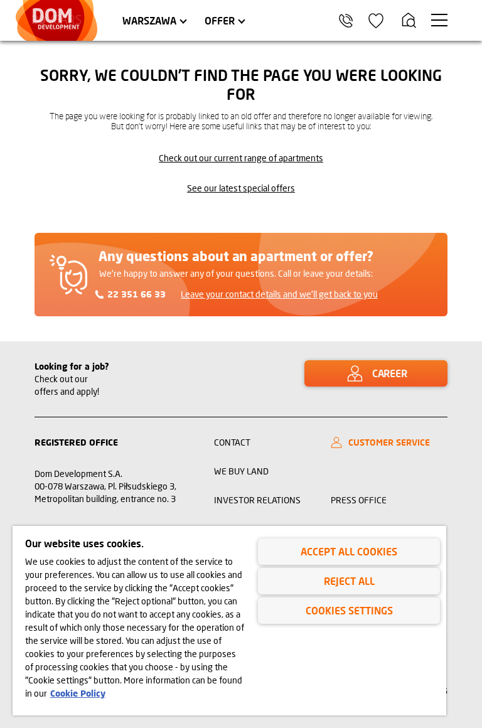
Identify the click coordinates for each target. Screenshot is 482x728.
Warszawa (149, 20)
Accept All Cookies (349, 551)
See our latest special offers (241, 188)
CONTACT (232, 442)
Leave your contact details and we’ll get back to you (279, 294)
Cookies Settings (349, 610)
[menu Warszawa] (439, 20)
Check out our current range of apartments (241, 158)
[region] (229, 620)
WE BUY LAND (241, 471)
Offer (220, 20)
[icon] (375, 21)
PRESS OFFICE (359, 500)
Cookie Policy (77, 693)
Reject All (349, 581)
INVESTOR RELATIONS (257, 500)
